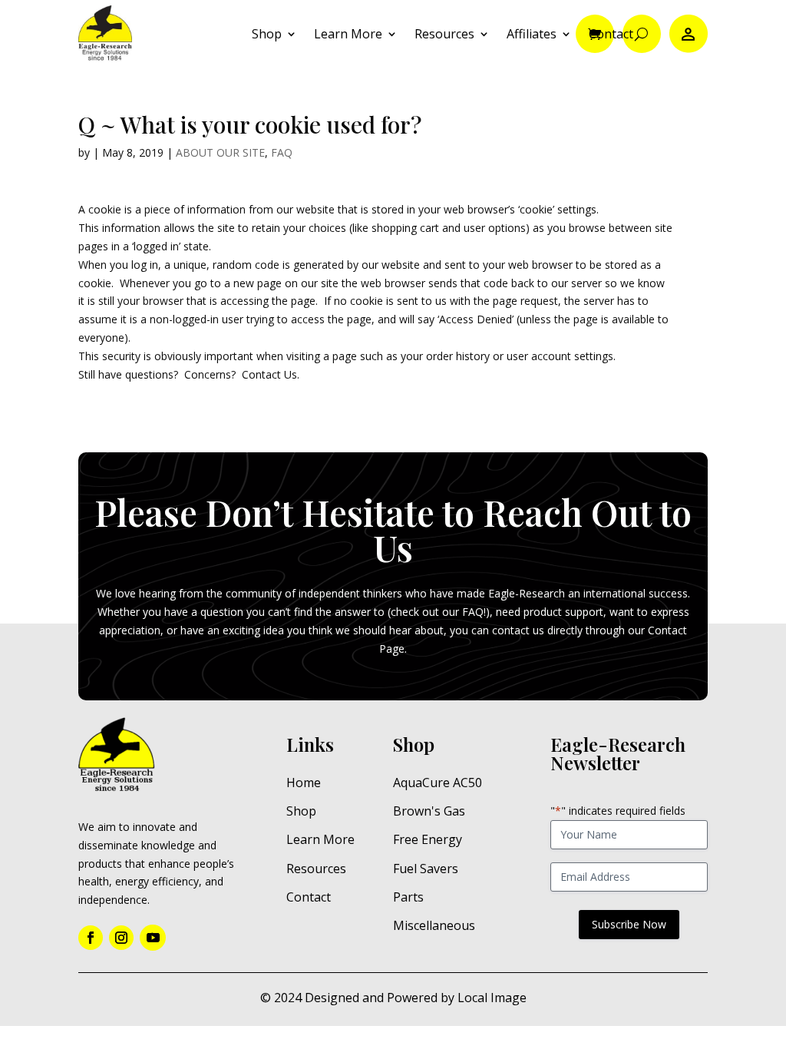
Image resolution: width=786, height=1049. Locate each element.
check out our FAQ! (438, 611)
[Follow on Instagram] (121, 937)
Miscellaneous (434, 925)
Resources (444, 33)
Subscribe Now (629, 924)
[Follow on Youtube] (153, 938)
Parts (408, 897)
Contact (611, 33)
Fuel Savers (425, 868)
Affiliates (531, 33)
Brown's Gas (429, 810)
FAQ (281, 152)
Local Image (492, 997)
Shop (267, 33)
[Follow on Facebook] (90, 937)
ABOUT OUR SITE (220, 152)
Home (303, 782)
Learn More (348, 33)
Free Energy (427, 839)
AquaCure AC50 (437, 782)
